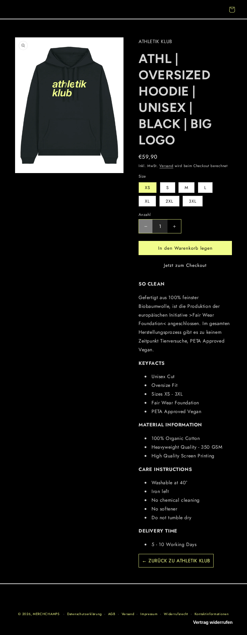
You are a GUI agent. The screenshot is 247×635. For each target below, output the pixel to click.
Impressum (149, 613)
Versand (166, 166)
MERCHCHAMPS (46, 613)
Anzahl (145, 214)
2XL (169, 201)
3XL (192, 201)
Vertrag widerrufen (213, 622)
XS (147, 188)
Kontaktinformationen (212, 613)
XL (147, 201)
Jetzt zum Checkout (185, 265)
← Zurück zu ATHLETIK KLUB (176, 560)
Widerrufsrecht (176, 613)
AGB (111, 613)
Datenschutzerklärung (84, 613)
